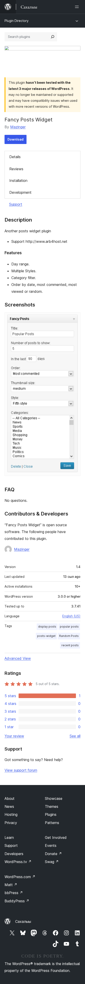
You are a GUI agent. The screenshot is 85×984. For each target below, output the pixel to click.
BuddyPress (17, 901)
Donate (53, 853)
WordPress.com (20, 876)
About (10, 798)
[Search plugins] (52, 36)
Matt (11, 884)
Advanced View (18, 658)
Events (50, 845)
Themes (51, 806)
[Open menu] (77, 7)
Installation (18, 180)
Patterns (52, 822)
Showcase (53, 798)
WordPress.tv (18, 861)
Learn (9, 837)
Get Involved (56, 837)
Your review (14, 736)
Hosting (11, 814)
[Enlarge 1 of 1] (74, 318)
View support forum (21, 770)
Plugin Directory (17, 21)
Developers (14, 853)
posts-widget (46, 636)
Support (15, 204)
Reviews (16, 169)
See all (75, 736)
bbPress (14, 892)
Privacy (11, 822)
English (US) (71, 616)
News (9, 806)
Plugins (50, 814)
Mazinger (18, 127)
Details (15, 156)
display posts (47, 626)
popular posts (69, 626)
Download (15, 139)
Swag (52, 861)
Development (20, 192)
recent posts (70, 645)
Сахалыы (23, 921)
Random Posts (69, 636)
